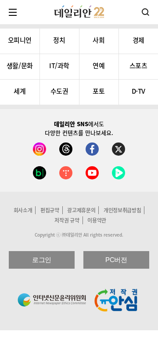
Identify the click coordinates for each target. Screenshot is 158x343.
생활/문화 (20, 65)
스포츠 (138, 65)
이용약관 (96, 220)
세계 (19, 91)
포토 (98, 91)
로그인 (41, 259)
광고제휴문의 (81, 210)
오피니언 (20, 40)
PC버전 (116, 259)
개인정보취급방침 (122, 210)
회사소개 (23, 210)
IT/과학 (59, 65)
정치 (59, 40)
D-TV (138, 91)
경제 (138, 40)
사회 (98, 40)
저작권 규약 (66, 220)
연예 (98, 65)
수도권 (59, 91)
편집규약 (49, 210)
